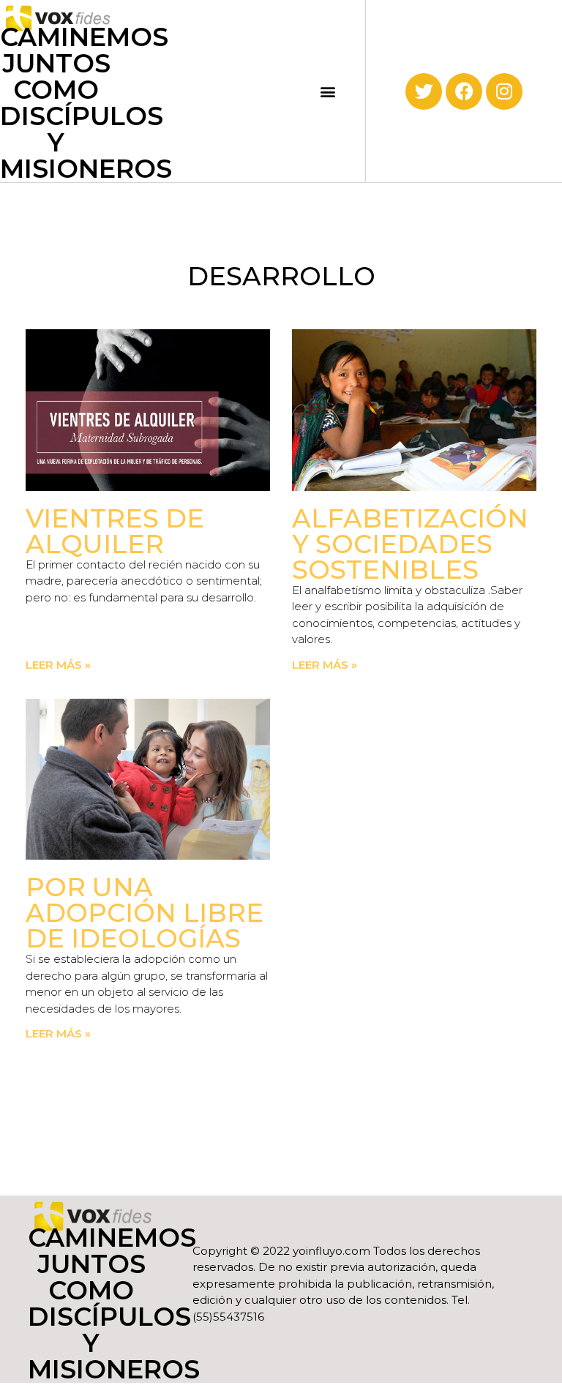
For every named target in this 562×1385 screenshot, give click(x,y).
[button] (328, 91)
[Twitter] (423, 91)
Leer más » (58, 665)
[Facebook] (464, 91)
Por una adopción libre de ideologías (144, 912)
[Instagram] (504, 91)
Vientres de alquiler (115, 531)
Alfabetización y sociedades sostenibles (410, 544)
